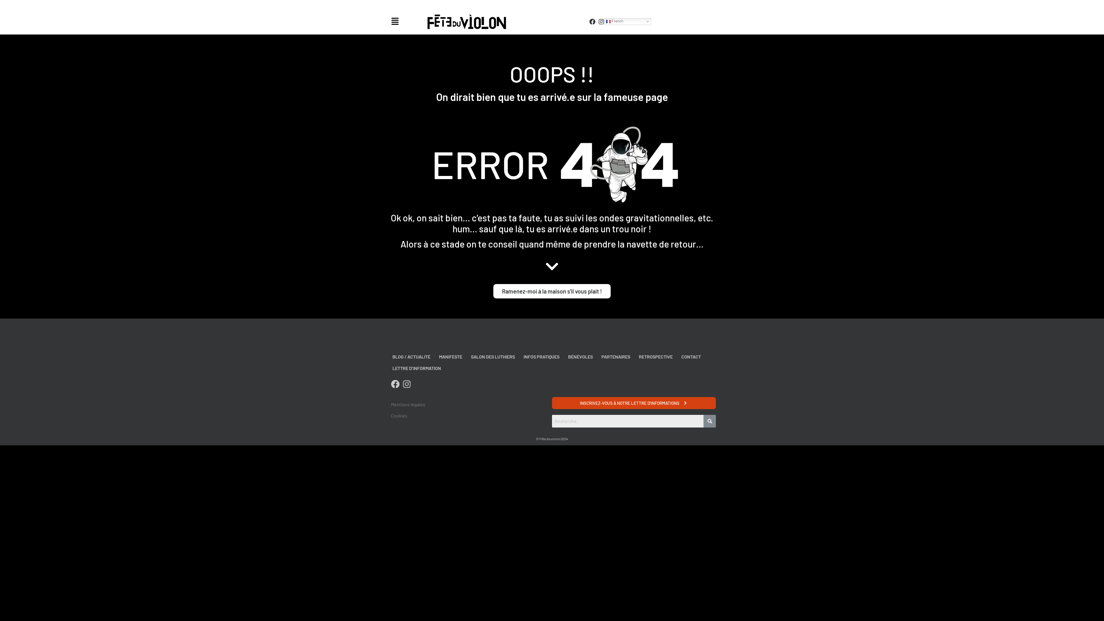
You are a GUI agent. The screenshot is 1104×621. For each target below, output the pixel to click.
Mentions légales (408, 404)
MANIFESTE (450, 356)
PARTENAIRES (615, 356)
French (617, 21)
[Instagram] (601, 22)
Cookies (399, 415)
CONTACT (691, 356)
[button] (408, 21)
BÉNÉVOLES (580, 356)
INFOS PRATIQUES (541, 356)
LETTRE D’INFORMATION (416, 368)
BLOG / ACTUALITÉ (411, 356)
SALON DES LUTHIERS (493, 356)
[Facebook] (592, 22)
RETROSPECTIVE (656, 356)
